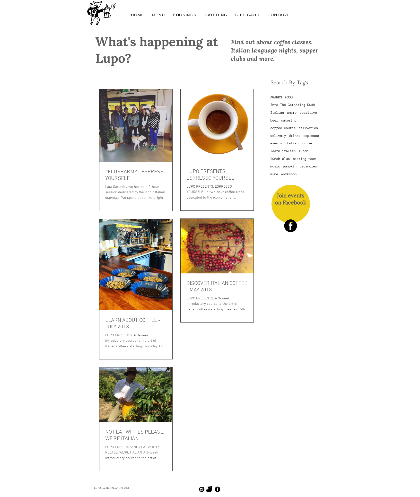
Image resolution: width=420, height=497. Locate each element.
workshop (289, 174)
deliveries (308, 128)
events (276, 143)
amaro (292, 112)
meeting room (304, 159)
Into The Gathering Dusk (292, 105)
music (275, 166)
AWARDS (276, 97)
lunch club (280, 159)
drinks (294, 135)
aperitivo (308, 112)
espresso (311, 135)
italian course (298, 143)
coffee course (283, 128)
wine (274, 174)
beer (274, 120)
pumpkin (290, 166)
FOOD (289, 97)
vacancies (308, 166)
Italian (277, 112)
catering (289, 120)
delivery (278, 135)
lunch (303, 151)
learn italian (283, 151)
